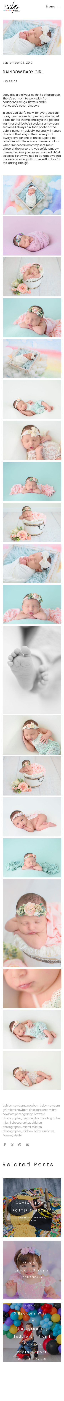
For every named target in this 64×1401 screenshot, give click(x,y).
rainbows (48, 1131)
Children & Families (32, 1358)
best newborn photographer (42, 1118)
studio (18, 1135)
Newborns (10, 80)
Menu (50, 7)
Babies (32, 1220)
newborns (19, 1105)
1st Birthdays (32, 1277)
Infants (39, 1217)
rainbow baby (32, 1131)
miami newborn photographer (28, 1110)
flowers (7, 1135)
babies (7, 1105)
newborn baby (37, 1105)
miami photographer (16, 1123)
